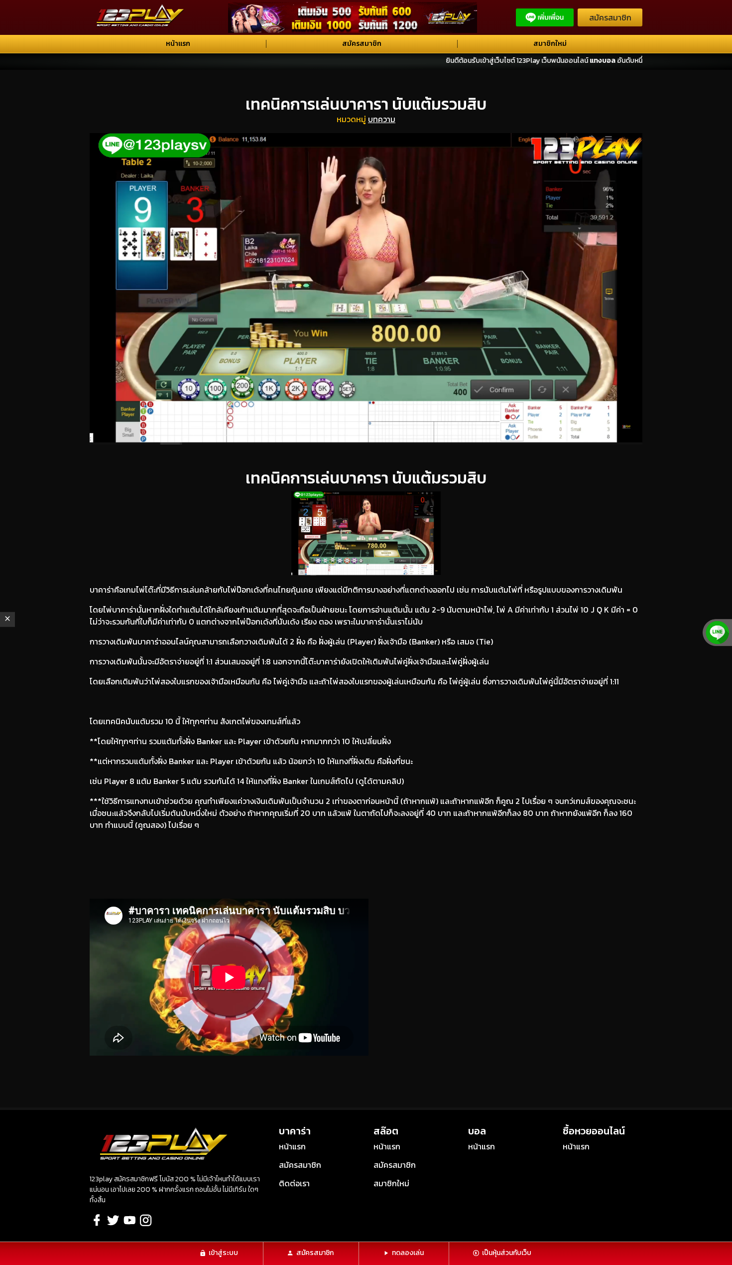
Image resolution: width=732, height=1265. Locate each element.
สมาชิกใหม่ (550, 43)
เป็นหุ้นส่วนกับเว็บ (506, 1253)
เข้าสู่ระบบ (223, 1253)
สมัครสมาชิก (610, 17)
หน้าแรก (178, 43)
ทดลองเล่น (408, 1253)
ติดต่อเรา (294, 1183)
